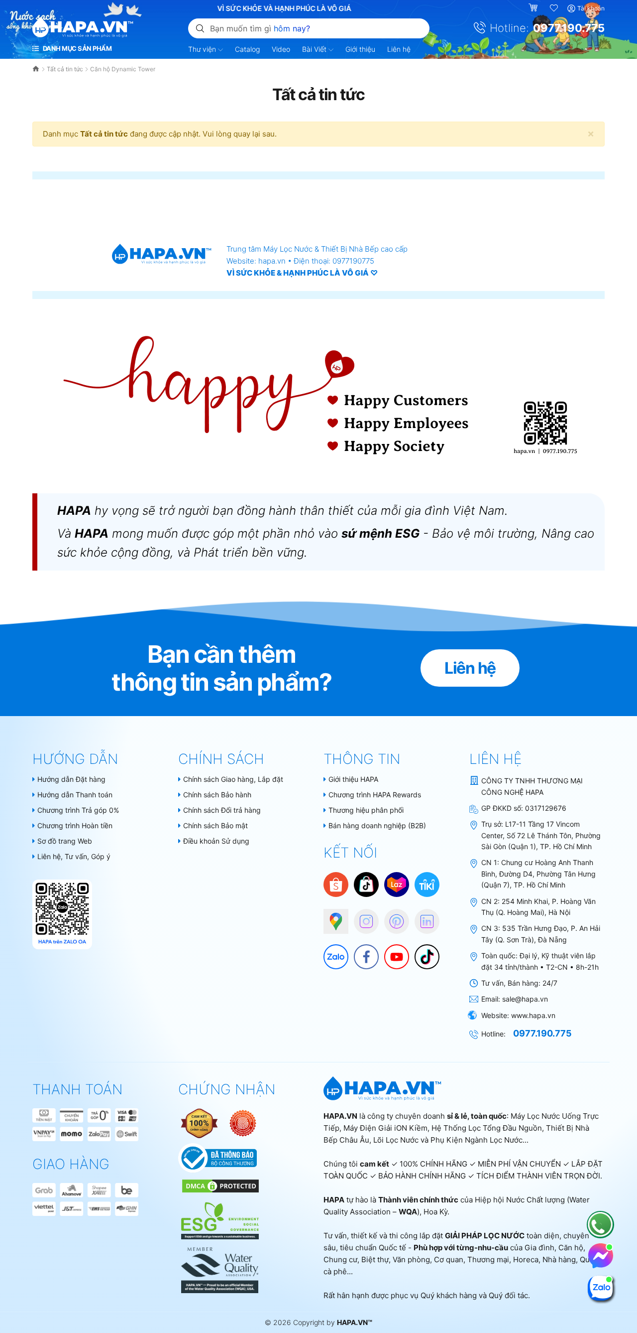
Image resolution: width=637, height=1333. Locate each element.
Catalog (247, 49)
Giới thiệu (360, 49)
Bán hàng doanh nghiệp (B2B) (377, 825)
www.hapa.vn (533, 1015)
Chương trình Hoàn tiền (74, 825)
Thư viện (203, 49)
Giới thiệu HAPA (353, 779)
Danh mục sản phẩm (76, 48)
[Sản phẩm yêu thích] (554, 8)
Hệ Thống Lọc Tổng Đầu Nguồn (486, 1128)
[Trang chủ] (36, 69)
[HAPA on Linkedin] (422, 916)
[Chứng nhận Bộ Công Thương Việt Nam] (217, 1157)
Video (281, 49)
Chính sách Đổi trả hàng (222, 810)
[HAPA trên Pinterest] (391, 916)
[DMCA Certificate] (219, 1185)
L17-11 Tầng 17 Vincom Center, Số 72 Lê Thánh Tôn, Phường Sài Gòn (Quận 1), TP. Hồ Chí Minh (541, 835)
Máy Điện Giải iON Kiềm (385, 1128)
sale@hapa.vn (525, 999)
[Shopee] (335, 884)
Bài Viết (315, 49)
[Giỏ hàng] (534, 8)
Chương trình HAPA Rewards (374, 794)
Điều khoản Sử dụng (216, 841)
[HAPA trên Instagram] (361, 916)
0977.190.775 (569, 27)
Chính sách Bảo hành (217, 794)
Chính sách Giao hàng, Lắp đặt (233, 779)
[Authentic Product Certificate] (200, 1122)
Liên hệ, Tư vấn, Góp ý (73, 856)
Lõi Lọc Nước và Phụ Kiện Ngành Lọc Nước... (451, 1140)
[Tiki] (427, 884)
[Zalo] (330, 951)
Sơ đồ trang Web (64, 841)
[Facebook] (361, 951)
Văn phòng (411, 1259)
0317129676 (545, 808)
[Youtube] (391, 951)
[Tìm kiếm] (200, 27)
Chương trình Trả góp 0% (78, 810)
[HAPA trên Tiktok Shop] (366, 884)
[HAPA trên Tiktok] (422, 951)
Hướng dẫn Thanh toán (74, 794)
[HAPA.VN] (82, 27)
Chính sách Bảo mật (215, 825)
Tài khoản (591, 8)
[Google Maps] (330, 916)
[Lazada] (396, 884)
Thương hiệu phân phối (366, 810)
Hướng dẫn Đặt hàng (71, 779)
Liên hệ (399, 49)
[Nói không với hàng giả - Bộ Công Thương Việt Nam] (243, 1122)
